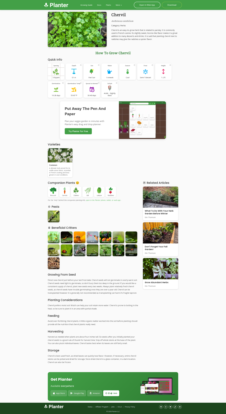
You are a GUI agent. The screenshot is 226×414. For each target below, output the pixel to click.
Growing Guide (86, 5)
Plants (108, 5)
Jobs (113, 407)
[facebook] (161, 407)
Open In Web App (147, 5)
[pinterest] (180, 407)
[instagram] (166, 407)
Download (171, 5)
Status (90, 407)
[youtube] (170, 407)
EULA (120, 407)
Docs (99, 5)
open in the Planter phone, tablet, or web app (103, 200)
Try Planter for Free (78, 131)
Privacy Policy (130, 407)
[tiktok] (175, 407)
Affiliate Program (101, 407)
